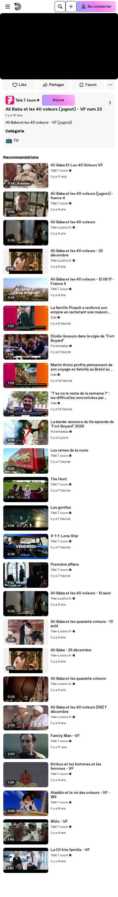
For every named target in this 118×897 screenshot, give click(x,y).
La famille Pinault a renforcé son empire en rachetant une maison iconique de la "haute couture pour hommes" (80, 310)
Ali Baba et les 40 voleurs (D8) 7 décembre (78, 709)
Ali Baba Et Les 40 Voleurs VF (76, 165)
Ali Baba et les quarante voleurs (78, 678)
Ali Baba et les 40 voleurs (72, 222)
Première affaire (64, 564)
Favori (91, 84)
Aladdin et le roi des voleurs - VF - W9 (80, 795)
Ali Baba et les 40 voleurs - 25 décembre (76, 253)
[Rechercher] (60, 6)
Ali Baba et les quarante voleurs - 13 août (81, 624)
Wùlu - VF (59, 821)
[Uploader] (71, 6)
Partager (56, 84)
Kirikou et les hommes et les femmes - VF (75, 766)
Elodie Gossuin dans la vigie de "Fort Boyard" (82, 338)
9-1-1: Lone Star (64, 536)
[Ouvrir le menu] (7, 6)
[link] (22, 100)
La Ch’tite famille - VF (70, 850)
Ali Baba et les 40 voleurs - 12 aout (80, 593)
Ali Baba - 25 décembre (70, 650)
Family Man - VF (65, 736)
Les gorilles (60, 507)
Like (23, 84)
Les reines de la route (69, 450)
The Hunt (58, 479)
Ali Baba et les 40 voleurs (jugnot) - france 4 (81, 196)
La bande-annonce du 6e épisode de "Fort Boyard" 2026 (82, 424)
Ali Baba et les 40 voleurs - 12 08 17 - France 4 (82, 281)
